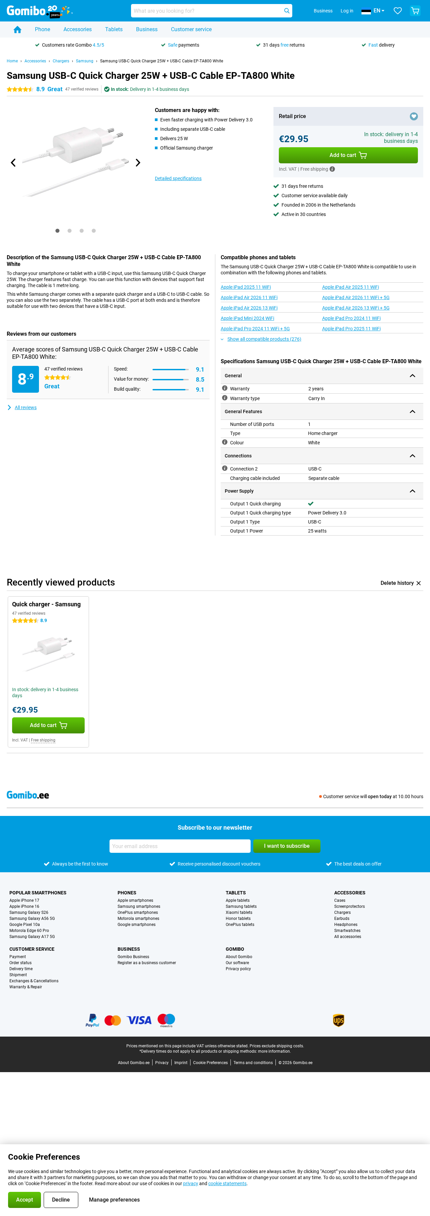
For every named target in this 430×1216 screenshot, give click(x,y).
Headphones (345, 924)
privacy (190, 1183)
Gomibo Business (133, 956)
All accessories (347, 936)
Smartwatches (347, 930)
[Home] (17, 29)
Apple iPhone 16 (24, 906)
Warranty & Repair (25, 987)
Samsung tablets (241, 906)
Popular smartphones (38, 892)
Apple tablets (238, 900)
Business (147, 29)
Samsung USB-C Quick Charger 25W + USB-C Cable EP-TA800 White (161, 61)
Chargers (61, 61)
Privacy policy (238, 968)
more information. (274, 1051)
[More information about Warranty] (224, 388)
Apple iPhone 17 (24, 900)
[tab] (57, 231)
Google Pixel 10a (24, 924)
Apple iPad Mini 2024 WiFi (247, 318)
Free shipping (43, 740)
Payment (17, 956)
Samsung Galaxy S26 (28, 912)
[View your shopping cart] (415, 11)
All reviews (26, 407)
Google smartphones (137, 924)
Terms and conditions (253, 1062)
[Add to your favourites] (414, 116)
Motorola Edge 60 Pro (29, 930)
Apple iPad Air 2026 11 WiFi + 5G (356, 297)
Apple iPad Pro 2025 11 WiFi (351, 328)
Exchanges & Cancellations (33, 981)
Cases (339, 900)
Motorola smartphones (138, 918)
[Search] (287, 10)
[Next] (137, 162)
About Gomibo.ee (133, 1062)
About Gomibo (239, 956)
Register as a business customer (147, 962)
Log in (347, 10)
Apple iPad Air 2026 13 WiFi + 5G (356, 308)
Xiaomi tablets (239, 912)
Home (12, 61)
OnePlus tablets (240, 924)
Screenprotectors (349, 906)
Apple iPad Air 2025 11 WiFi (350, 287)
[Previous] (13, 162)
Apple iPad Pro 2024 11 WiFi (351, 318)
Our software (237, 962)
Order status (20, 962)
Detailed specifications (178, 178)
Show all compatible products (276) (264, 339)
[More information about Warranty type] (224, 397)
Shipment (18, 975)
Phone (42, 29)
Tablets (114, 29)
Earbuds (341, 918)
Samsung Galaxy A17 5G (32, 936)
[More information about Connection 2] (224, 468)
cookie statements (227, 1183)
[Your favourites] (398, 11)
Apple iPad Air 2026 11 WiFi (249, 297)
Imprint (180, 1062)
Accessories (77, 29)
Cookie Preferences (210, 1062)
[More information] (332, 169)
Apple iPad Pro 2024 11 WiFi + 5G (255, 328)
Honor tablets (238, 918)
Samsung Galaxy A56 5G (32, 918)
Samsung (84, 61)
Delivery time (21, 968)
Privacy (162, 1062)
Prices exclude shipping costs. (277, 1046)
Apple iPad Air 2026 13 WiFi (249, 308)
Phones (127, 892)
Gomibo (235, 949)
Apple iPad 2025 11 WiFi (246, 287)
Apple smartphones (135, 900)
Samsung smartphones (139, 906)
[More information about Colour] (224, 442)
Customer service (191, 29)
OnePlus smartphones (138, 912)
